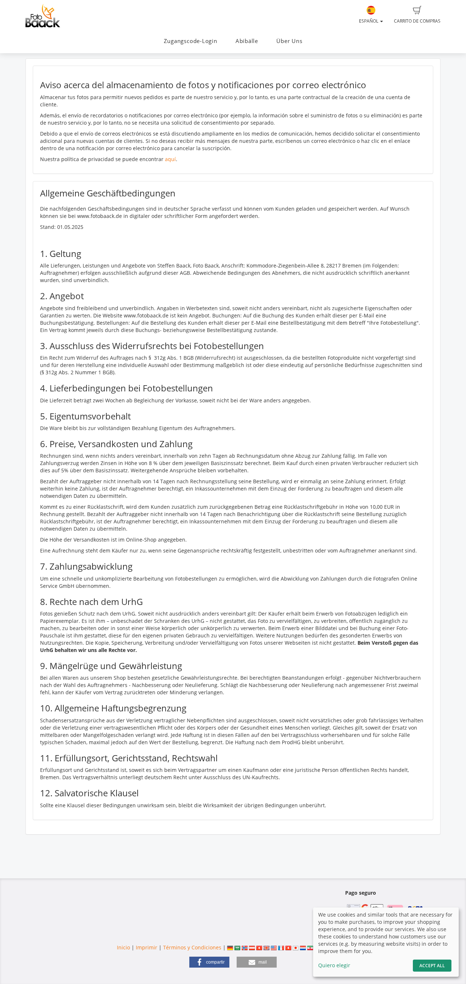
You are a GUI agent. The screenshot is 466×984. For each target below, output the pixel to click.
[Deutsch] (230, 947)
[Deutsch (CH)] (259, 947)
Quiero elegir (334, 965)
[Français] (281, 947)
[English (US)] (274, 947)
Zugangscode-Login (190, 41)
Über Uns (289, 41)
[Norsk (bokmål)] (245, 947)
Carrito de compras (417, 21)
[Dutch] (303, 947)
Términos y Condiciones (192, 947)
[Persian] (310, 947)
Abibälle (247, 41)
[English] (266, 947)
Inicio (123, 947)
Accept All (432, 965)
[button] (209, 962)
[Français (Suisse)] (288, 947)
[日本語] (296, 947)
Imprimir (146, 947)
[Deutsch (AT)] (252, 947)
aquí (170, 159)
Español (369, 21)
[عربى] (237, 947)
